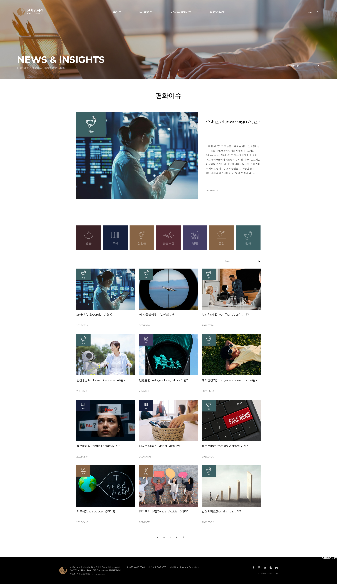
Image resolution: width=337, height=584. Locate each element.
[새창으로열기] (253, 568)
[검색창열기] (318, 12)
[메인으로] (30, 12)
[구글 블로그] (270, 568)
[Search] (259, 261)
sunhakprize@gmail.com (189, 567)
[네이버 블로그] (276, 568)
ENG (310, 12)
